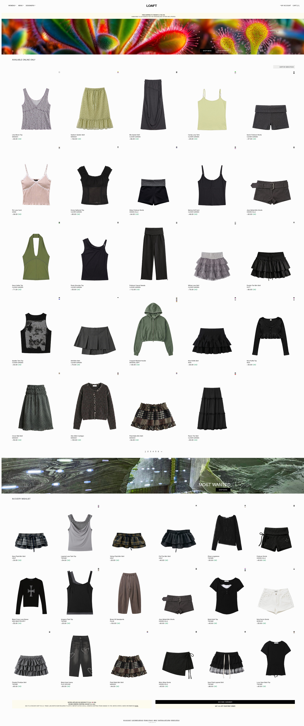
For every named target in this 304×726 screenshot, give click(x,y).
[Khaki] (176, 297)
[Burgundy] (118, 373)
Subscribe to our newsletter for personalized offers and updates (153, 15)
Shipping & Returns (164, 720)
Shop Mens (207, 51)
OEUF (14, 558)
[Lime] (235, 71)
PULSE (112, 621)
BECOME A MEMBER (225, 702)
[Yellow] (118, 71)
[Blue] (59, 299)
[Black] (176, 72)
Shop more (223, 490)
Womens (11, 5)
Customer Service (137, 720)
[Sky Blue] (245, 569)
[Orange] (176, 301)
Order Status (175, 720)
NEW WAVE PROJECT (18, 621)
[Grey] (294, 72)
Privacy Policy (148, 720)
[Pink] (235, 72)
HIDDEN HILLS (133, 212)
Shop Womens (223, 51)
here (136, 706)
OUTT (248, 287)
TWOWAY (64, 558)
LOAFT (149, 6)
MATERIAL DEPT (134, 362)
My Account (286, 5)
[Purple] (118, 72)
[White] (59, 71)
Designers (30, 5)
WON (189, 362)
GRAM (14, 212)
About (155, 720)
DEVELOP (260, 621)
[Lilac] (59, 72)
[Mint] (235, 73)
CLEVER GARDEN (134, 137)
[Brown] (59, 373)
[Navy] (176, 373)
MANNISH (15, 137)
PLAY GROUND (65, 684)
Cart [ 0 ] (296, 5)
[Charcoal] (176, 71)
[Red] (235, 374)
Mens (20, 5)
